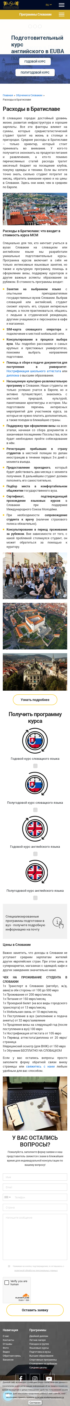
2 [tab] (35, 26)
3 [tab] (40, 26)
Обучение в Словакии (29, 95)
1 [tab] (30, 26)
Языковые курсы (39, 1347)
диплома (13, 375)
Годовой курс (35, 61)
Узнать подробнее (35, 699)
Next (67, 46)
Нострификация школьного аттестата (34, 371)
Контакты (8, 1340)
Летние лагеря (37, 1340)
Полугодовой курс (35, 72)
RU (47, 5)
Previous (3, 46)
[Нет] (65, 1393)
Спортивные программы (43, 1359)
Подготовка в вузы (40, 1351)
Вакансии (8, 1359)
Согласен (35, 1402)
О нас (6, 1336)
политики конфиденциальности (49, 1397)
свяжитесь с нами (40, 1066)
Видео (6, 1351)
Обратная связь (12, 1355)
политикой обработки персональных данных (36, 1270)
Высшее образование (41, 1355)
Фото (6, 1347)
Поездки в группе (39, 1344)
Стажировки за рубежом (43, 1363)
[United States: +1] (7, 1197)
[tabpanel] (35, 51)
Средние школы (38, 1367)
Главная (8, 95)
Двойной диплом (38, 1336)
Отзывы (7, 1344)
